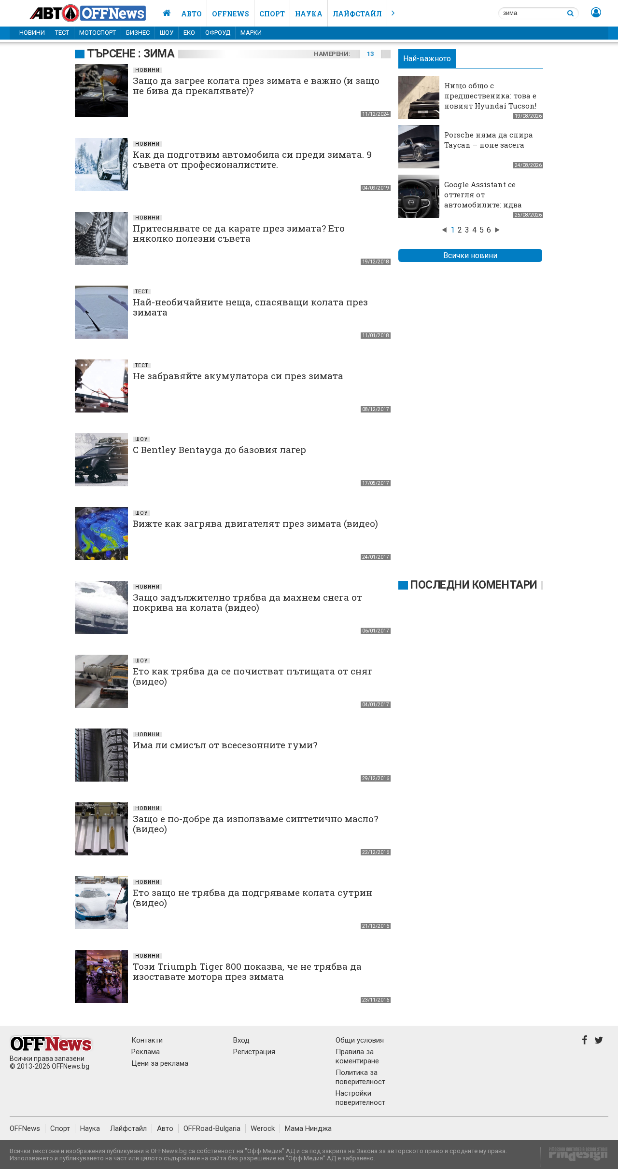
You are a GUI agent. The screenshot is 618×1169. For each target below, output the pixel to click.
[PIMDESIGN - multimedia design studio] (574, 1157)
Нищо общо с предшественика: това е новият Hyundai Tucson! (490, 95)
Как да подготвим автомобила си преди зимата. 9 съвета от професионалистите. (252, 159)
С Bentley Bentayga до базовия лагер (219, 449)
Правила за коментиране (357, 1056)
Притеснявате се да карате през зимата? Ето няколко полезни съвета (239, 233)
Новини (32, 32)
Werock (263, 1128)
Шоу (166, 32)
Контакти (147, 1040)
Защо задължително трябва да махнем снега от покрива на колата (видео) (247, 602)
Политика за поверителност (360, 1077)
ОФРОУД (217, 32)
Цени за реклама (159, 1063)
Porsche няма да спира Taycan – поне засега (488, 140)
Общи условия (360, 1040)
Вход (241, 1040)
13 (370, 53)
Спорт (272, 13)
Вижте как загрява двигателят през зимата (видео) (255, 523)
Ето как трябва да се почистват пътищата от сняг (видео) (253, 676)
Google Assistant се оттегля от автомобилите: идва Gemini (483, 199)
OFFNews (25, 1128)
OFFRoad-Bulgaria (211, 1128)
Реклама (145, 1051)
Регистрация (254, 1051)
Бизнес (138, 32)
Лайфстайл (357, 13)
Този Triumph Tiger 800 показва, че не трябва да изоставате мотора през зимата (247, 971)
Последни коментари (473, 584)
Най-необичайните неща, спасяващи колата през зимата (250, 307)
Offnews (230, 13)
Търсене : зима (131, 53)
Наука (309, 13)
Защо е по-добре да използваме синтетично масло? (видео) (255, 823)
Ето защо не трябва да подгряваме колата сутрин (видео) (252, 897)
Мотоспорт (97, 32)
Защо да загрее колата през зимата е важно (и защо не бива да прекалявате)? (256, 85)
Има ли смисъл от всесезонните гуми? (225, 745)
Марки (251, 32)
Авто (191, 13)
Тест (62, 32)
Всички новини (470, 255)
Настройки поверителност (360, 1098)
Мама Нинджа (308, 1128)
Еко (189, 32)
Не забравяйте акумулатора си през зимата (238, 376)
